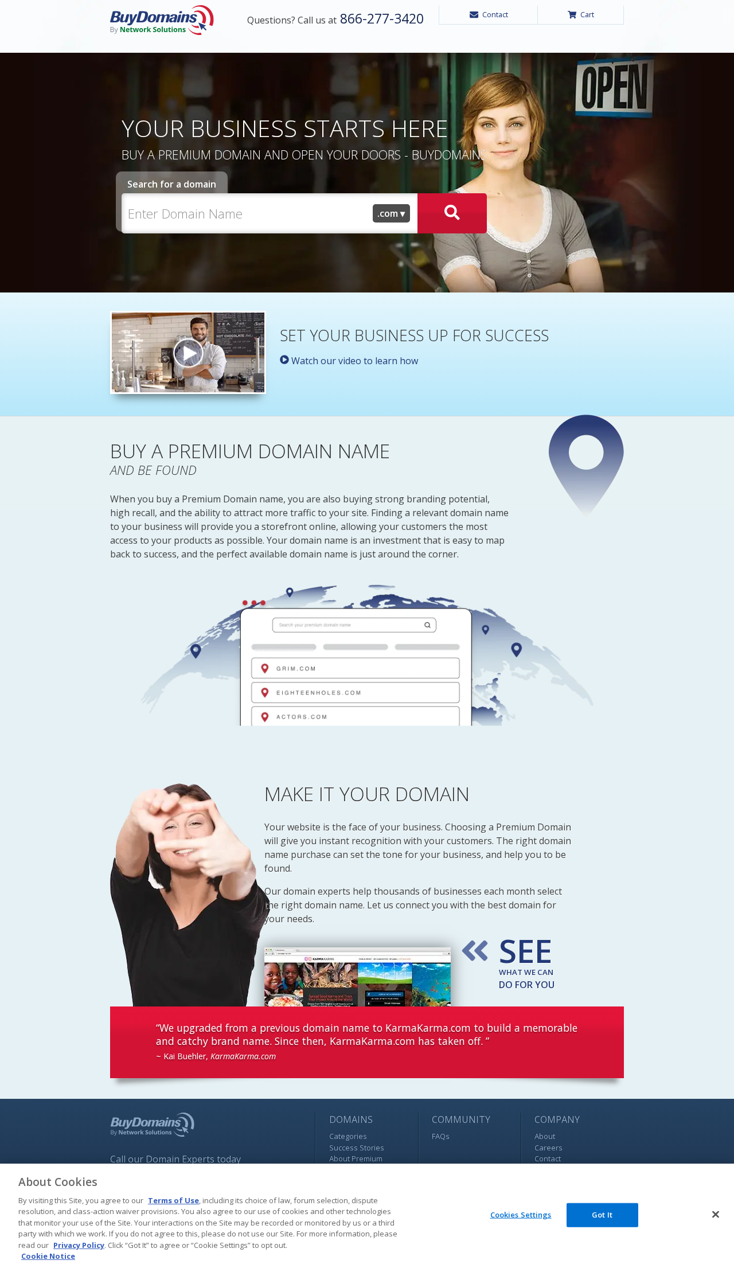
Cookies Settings (521, 1215)
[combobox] (392, 213)
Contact (495, 14)
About (544, 1136)
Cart (587, 14)
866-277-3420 (380, 18)
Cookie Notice (48, 1256)
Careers (548, 1147)
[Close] (715, 1214)
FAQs (441, 1136)
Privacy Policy (78, 1245)
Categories (348, 1136)
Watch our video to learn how (353, 360)
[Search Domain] (452, 213)
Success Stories (356, 1147)
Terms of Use (173, 1200)
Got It (602, 1215)
